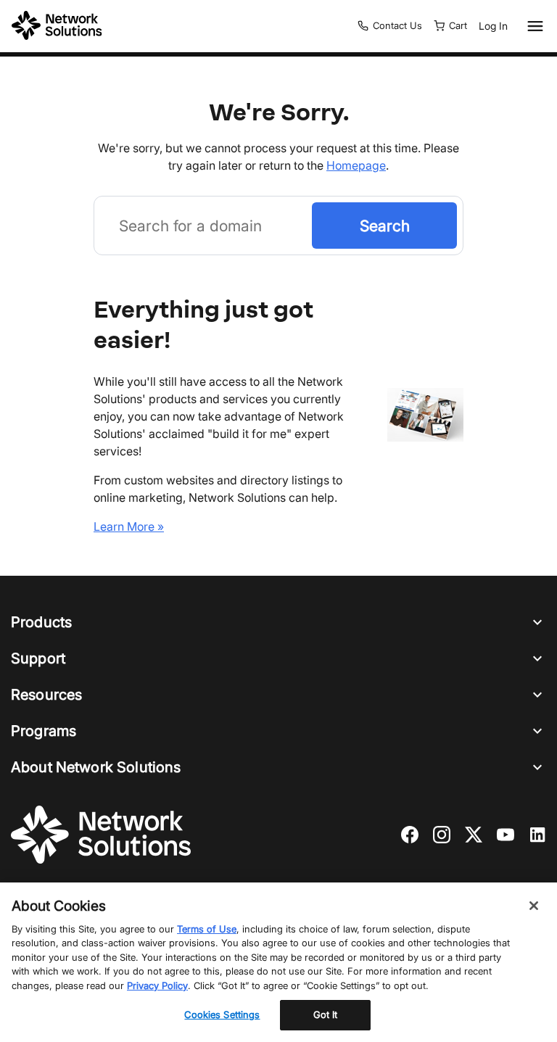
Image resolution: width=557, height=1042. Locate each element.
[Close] (534, 906)
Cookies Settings (222, 1014)
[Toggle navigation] (532, 26)
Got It (325, 1014)
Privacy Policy (157, 985)
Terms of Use (206, 929)
